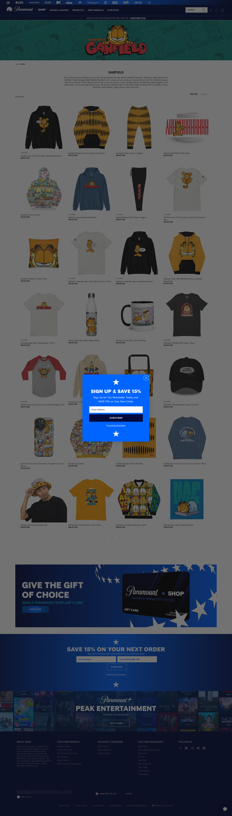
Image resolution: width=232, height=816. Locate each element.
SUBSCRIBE (116, 418)
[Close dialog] (146, 377)
